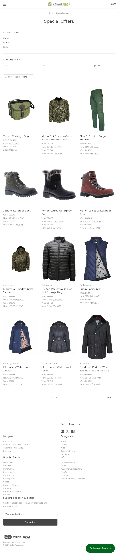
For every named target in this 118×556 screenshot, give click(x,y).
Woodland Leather (12, 491)
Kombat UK (9, 475)
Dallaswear (8, 462)
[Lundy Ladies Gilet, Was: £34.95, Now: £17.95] (97, 258)
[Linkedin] (62, 431)
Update (96, 65)
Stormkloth (9, 472)
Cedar (6, 481)
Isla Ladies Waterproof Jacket (16, 369)
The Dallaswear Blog (13, 447)
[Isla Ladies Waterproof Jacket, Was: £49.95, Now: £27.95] (21, 337)
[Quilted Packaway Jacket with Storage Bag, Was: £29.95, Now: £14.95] (59, 258)
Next (109, 397)
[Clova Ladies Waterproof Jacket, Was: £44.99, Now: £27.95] (59, 337)
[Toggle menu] (4, 4)
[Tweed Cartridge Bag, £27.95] (21, 109)
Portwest (7, 465)
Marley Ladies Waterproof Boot (95, 212)
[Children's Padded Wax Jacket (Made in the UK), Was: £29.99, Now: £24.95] (97, 337)
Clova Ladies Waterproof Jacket (56, 369)
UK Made (65, 454)
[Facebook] (73, 431)
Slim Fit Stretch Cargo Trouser (93, 138)
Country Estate (10, 485)
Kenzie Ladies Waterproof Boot (57, 212)
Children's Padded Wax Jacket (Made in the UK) (94, 369)
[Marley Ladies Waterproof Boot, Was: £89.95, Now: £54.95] (97, 184)
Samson (7, 488)
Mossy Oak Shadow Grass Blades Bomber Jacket (56, 138)
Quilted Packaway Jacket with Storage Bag (56, 290)
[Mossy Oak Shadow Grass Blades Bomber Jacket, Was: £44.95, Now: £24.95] (59, 109)
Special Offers (68, 451)
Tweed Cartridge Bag (16, 136)
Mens (6, 38)
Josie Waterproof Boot (17, 210)
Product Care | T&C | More (16, 444)
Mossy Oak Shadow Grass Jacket (18, 290)
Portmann (8, 469)
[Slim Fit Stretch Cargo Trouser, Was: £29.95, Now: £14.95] (97, 109)
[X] (67, 431)
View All (6, 494)
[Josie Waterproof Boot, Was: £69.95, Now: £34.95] (21, 184)
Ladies (6, 42)
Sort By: (8, 77)
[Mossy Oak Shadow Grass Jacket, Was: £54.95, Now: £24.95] (21, 258)
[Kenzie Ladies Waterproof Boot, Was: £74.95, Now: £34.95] (59, 184)
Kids (5, 47)
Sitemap (7, 451)
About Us (7, 441)
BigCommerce (19, 542)
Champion (8, 478)
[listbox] (23, 77)
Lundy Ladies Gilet (91, 288)
